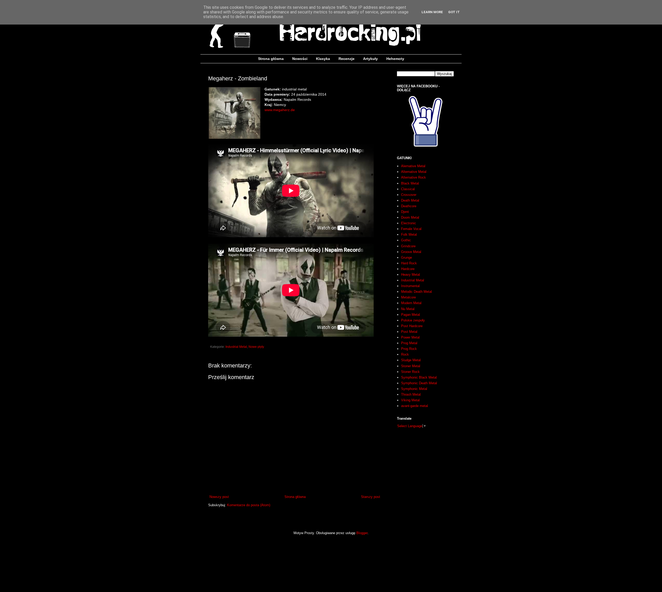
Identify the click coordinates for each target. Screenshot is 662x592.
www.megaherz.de (280, 110)
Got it (454, 12)
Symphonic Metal (414, 389)
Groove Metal (411, 252)
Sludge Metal (411, 360)
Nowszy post (219, 497)
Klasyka (323, 59)
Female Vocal (411, 229)
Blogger (361, 533)
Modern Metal (411, 303)
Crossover (408, 195)
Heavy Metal (410, 274)
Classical (408, 189)
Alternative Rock (413, 177)
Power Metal (410, 337)
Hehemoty (395, 59)
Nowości (299, 59)
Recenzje (346, 59)
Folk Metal (409, 234)
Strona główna (271, 59)
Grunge (406, 257)
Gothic (406, 240)
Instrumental (410, 286)
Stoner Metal (410, 366)
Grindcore (408, 246)
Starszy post (370, 497)
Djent (405, 212)
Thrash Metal (411, 394)
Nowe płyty (256, 346)
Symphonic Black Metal (419, 377)
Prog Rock (409, 349)
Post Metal (409, 332)
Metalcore (408, 297)
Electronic (408, 223)
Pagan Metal (410, 315)
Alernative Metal (413, 166)
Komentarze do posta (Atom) (248, 505)
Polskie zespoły (413, 320)
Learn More (432, 12)
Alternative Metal (413, 172)
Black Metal (410, 183)
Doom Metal (410, 217)
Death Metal (410, 200)
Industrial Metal (236, 346)
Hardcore (408, 269)
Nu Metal (408, 309)
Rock (405, 354)
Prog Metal (409, 343)
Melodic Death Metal (416, 292)
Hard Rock (409, 263)
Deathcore (408, 206)
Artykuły (370, 59)
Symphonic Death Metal (419, 383)
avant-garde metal (414, 406)
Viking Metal (410, 400)
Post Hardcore (412, 326)
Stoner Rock (410, 372)
